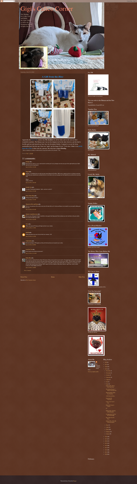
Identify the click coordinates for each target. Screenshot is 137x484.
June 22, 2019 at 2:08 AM (31, 182)
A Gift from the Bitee (110, 396)
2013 (106, 447)
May (107, 425)
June (107, 384)
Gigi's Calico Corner (47, 8)
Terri (27, 224)
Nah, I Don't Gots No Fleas (110, 418)
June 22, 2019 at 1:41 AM (31, 167)
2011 (106, 452)
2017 (106, 439)
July (107, 381)
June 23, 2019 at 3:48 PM (31, 267)
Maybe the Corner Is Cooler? (110, 405)
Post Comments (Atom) (31, 280)
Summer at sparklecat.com (31, 214)
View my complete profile (93, 371)
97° (106, 408)
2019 (106, 369)
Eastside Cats (29, 187)
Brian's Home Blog (30, 195)
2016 (106, 441)
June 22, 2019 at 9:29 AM (31, 219)
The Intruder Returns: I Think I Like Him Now (111, 389)
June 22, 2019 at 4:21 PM (31, 236)
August (107, 379)
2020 (106, 366)
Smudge (27, 161)
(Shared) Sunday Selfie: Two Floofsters (110, 393)
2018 (106, 436)
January (108, 434)
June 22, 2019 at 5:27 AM (31, 191)
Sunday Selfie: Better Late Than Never (110, 386)
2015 (106, 443)
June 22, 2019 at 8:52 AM (31, 209)
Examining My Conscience (109, 398)
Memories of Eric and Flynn (32, 204)
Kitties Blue (28, 258)
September (108, 377)
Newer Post (24, 277)
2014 (106, 445)
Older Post (82, 277)
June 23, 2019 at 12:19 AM (31, 253)
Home (53, 277)
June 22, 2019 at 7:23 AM (31, 199)
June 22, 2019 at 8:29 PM (31, 244)
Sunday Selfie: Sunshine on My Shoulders (111, 411)
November (108, 373)
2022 (106, 362)
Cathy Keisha (29, 241)
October (108, 375)
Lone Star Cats (29, 249)
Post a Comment (27, 270)
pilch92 (27, 232)
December (108, 370)
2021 (106, 364)
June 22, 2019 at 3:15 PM (31, 228)
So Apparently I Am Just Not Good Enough (111, 414)
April (107, 427)
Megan (27, 171)
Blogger (74, 481)
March (107, 429)
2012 (106, 450)
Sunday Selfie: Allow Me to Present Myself (111, 421)
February (108, 431)
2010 (106, 454)
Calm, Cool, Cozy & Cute (110, 402)
